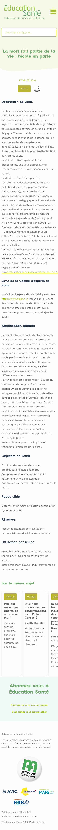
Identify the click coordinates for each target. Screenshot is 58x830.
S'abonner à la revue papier (29, 705)
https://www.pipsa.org (15, 299)
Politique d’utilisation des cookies (20, 816)
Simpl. (42, 822)
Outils (24, 88)
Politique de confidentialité (16, 812)
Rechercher (50, 32)
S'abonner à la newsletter (29, 711)
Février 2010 (27, 80)
